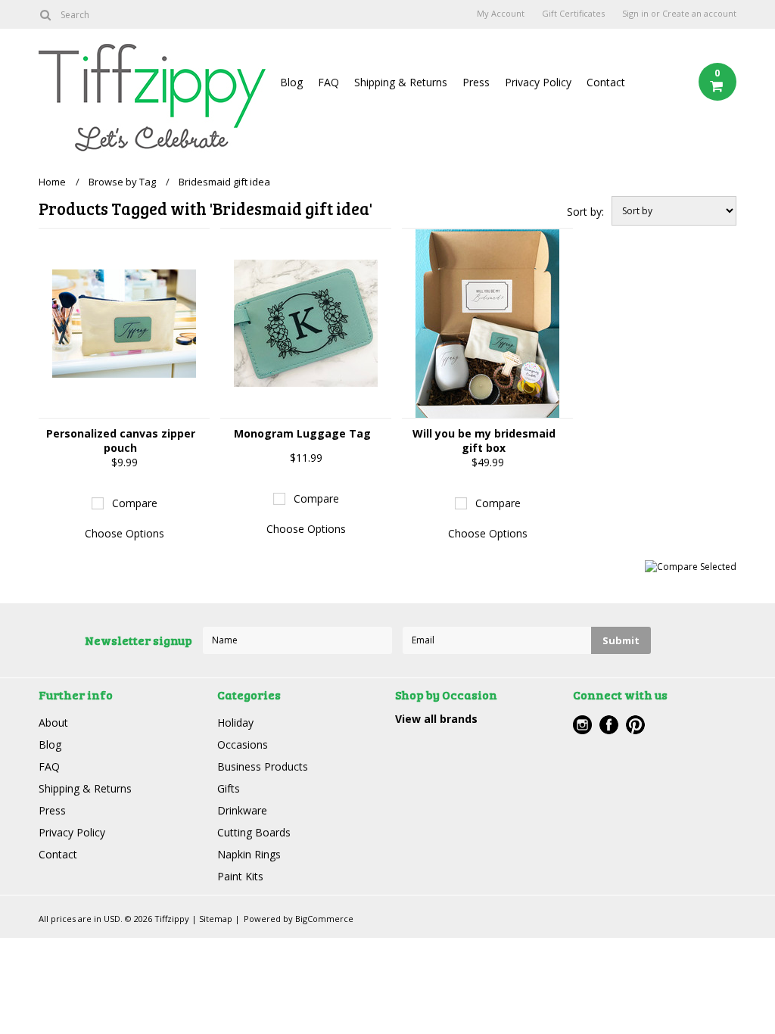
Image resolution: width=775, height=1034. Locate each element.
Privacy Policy (538, 82)
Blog (291, 82)
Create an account (699, 13)
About (53, 722)
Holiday (235, 722)
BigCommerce (324, 918)
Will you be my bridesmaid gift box (484, 440)
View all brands (436, 719)
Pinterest (635, 724)
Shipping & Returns (400, 82)
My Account (500, 13)
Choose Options (124, 533)
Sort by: (585, 211)
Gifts (228, 788)
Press (476, 82)
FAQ (328, 82)
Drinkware (242, 810)
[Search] (45, 14)
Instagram (582, 724)
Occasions (242, 744)
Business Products (262, 766)
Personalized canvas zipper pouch (120, 440)
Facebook (608, 724)
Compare (134, 503)
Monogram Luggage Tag (302, 433)
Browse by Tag (122, 181)
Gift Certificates (573, 13)
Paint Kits (240, 876)
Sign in (635, 13)
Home (52, 181)
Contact (606, 82)
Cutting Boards (254, 832)
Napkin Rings (249, 854)
